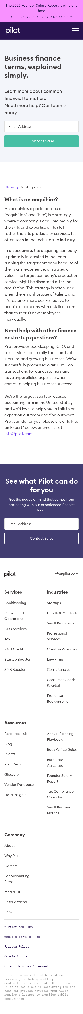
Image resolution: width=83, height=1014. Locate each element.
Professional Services (57, 636)
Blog (8, 744)
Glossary (11, 187)
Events (9, 754)
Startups (54, 603)
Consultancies (58, 669)
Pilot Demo (13, 764)
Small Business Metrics (59, 810)
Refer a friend (15, 902)
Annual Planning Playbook (60, 736)
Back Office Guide (62, 749)
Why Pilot (12, 855)
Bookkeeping (15, 603)
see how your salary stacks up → (41, 16)
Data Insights (15, 794)
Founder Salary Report (59, 778)
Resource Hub (15, 733)
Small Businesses (60, 623)
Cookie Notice (15, 956)
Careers (10, 866)
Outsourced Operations (14, 616)
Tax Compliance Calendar (60, 794)
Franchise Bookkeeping (58, 698)
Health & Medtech (62, 613)
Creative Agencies (62, 649)
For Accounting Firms (16, 879)
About (9, 845)
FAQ (8, 912)
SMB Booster (14, 669)
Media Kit (12, 892)
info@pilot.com (18, 433)
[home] (12, 31)
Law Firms (55, 659)
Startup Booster (17, 659)
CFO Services (15, 629)
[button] (75, 30)
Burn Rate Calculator (56, 762)
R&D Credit (13, 649)
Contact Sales (42, 141)
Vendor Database (19, 784)
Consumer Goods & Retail (61, 682)
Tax (7, 639)
